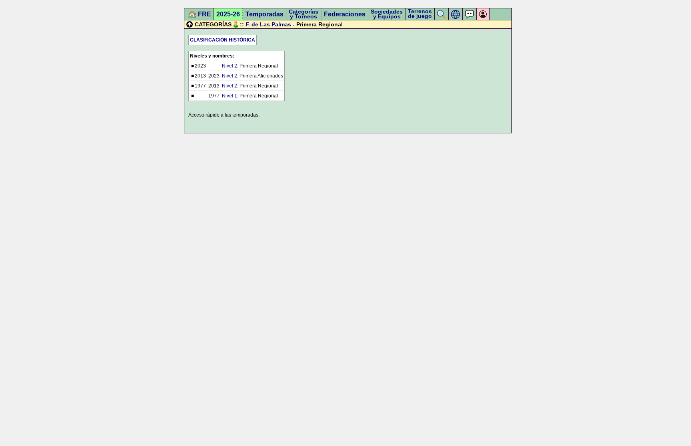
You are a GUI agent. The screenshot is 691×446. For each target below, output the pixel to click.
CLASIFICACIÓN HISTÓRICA (222, 40)
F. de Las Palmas (268, 24)
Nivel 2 (229, 66)
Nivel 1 (229, 96)
